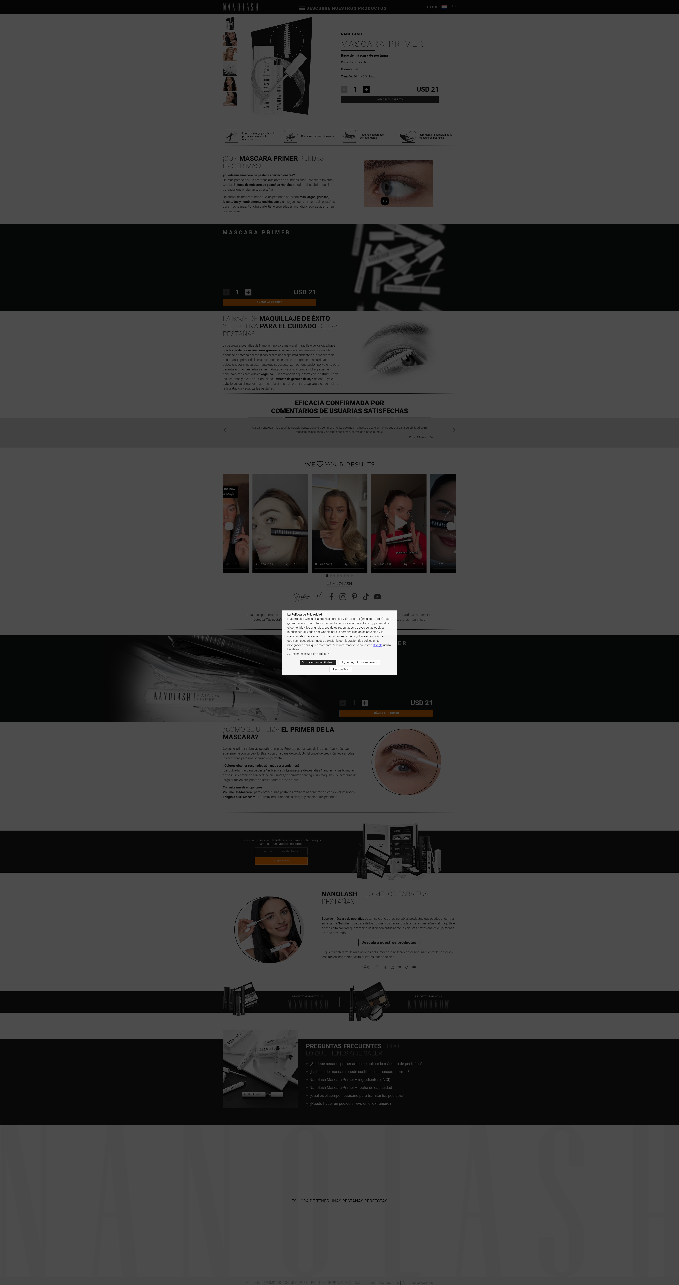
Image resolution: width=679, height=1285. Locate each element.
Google (377, 645)
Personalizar (341, 669)
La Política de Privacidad (304, 614)
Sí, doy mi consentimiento (318, 662)
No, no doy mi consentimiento (359, 662)
